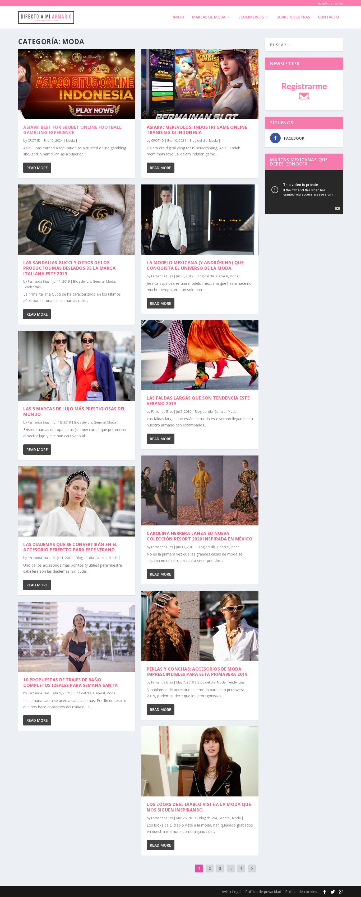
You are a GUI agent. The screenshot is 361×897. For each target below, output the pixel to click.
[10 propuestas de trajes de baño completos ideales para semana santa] (76, 637)
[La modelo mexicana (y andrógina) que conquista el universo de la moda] (199, 219)
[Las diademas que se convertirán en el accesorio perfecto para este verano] (76, 501)
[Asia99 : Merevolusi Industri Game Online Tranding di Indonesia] (199, 84)
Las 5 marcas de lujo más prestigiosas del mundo (74, 411)
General (99, 281)
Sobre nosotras (293, 17)
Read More (37, 167)
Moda (70, 140)
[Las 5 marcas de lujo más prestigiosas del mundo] (76, 366)
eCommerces (251, 17)
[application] (304, 192)
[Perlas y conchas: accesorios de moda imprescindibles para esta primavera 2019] (199, 626)
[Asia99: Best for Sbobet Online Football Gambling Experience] (76, 84)
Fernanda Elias (38, 281)
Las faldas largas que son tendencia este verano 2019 (198, 400)
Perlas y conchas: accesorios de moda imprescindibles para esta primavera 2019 (197, 671)
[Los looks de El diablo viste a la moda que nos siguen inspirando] (199, 761)
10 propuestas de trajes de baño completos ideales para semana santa (70, 682)
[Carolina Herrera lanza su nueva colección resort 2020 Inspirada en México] (199, 490)
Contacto (328, 17)
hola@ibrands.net (330, 3)
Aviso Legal (231, 891)
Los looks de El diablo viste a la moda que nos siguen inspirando (199, 807)
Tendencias (31, 287)
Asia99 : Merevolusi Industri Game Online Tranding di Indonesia (197, 130)
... (231, 868)
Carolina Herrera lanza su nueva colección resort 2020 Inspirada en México (200, 536)
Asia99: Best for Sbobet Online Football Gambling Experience (72, 130)
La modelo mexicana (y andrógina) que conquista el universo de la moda (195, 265)
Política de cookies (301, 891)
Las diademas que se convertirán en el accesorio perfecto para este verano (70, 547)
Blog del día (82, 281)
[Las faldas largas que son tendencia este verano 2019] (199, 355)
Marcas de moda (208, 17)
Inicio (178, 17)
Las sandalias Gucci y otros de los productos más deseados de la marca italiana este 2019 (69, 268)
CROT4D (34, 140)
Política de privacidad (263, 891)
